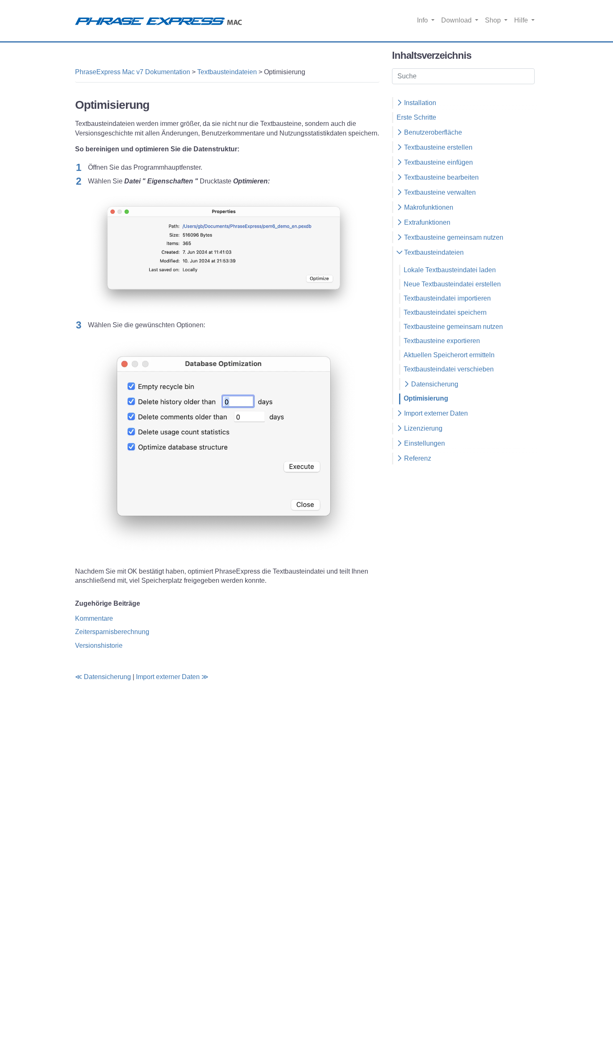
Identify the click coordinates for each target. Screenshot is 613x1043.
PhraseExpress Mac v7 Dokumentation (132, 71)
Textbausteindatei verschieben (449, 369)
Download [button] (457, 20)
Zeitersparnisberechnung (112, 631)
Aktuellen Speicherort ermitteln (449, 355)
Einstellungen (423, 443)
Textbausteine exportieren (442, 340)
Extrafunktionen (426, 222)
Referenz (416, 458)
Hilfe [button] (522, 20)
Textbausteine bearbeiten (440, 177)
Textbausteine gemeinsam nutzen (452, 237)
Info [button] (423, 20)
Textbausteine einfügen (437, 162)
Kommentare (94, 618)
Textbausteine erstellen (437, 147)
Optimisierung (426, 398)
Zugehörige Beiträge (107, 603)
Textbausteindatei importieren (447, 298)
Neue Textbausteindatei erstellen (452, 284)
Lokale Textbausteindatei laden (450, 269)
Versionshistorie (99, 645)
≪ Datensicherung (103, 676)
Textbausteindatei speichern (445, 312)
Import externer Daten (435, 413)
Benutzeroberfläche (432, 132)
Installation (419, 102)
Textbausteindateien (227, 71)
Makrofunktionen (427, 207)
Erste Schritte (416, 117)
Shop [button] (493, 20)
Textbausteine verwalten (439, 192)
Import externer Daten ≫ (172, 676)
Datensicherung (434, 384)
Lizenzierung (422, 428)
